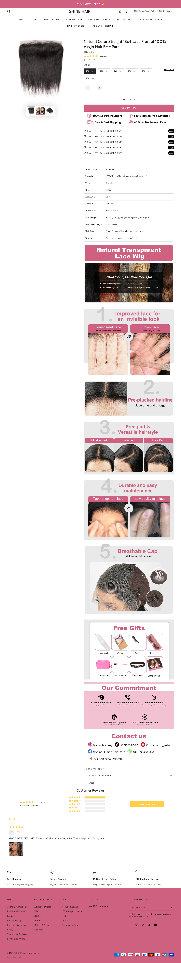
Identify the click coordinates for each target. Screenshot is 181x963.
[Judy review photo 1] (16, 849)
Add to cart (129, 100)
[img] (16, 827)
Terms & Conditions (17, 907)
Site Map (38, 929)
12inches (104, 71)
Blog (36, 916)
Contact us (67, 920)
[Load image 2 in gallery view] (40, 111)
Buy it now (128, 108)
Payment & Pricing (16, 939)
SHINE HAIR (19, 953)
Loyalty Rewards (42, 907)
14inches (118, 71)
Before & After (41, 925)
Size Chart (169, 69)
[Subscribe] (172, 907)
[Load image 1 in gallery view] (31, 111)
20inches (90, 78)
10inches (90, 71)
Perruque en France (71, 925)
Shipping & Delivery (17, 934)
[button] (8, 11)
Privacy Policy (14, 920)
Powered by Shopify (14, 957)
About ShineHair (70, 907)
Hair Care (39, 920)
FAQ (36, 911)
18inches (146, 71)
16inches (132, 71)
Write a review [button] (147, 804)
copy (171, 131)
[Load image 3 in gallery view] (50, 111)
